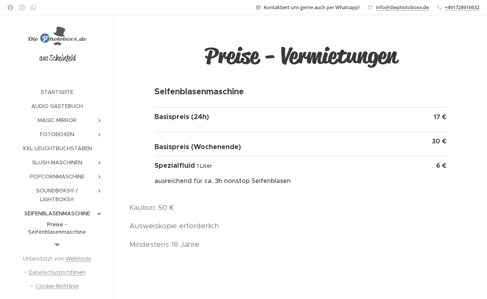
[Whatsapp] (33, 7)
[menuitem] (57, 92)
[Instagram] (22, 7)
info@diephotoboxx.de (402, 7)
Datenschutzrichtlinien (57, 272)
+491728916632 (462, 7)
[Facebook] (10, 7)
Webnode (78, 258)
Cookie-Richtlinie (57, 286)
